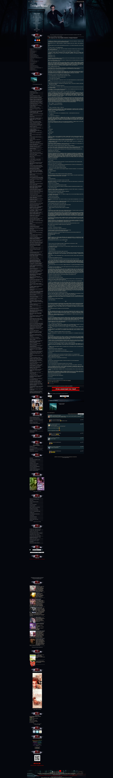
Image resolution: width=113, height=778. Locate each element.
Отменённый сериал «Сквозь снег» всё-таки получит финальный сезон (36, 252)
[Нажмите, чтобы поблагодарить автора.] (49, 396)
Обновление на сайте (33, 91)
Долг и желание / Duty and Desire (35, 507)
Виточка (60, 380)
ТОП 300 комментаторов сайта (37, 84)
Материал (59, 415)
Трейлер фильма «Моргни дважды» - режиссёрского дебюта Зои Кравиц (35, 245)
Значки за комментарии (33, 430)
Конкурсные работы (33, 54)
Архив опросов (39, 723)
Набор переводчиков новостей (34, 417)
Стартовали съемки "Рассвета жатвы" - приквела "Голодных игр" (36, 126)
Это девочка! (32, 246)
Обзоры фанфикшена (33, 467)
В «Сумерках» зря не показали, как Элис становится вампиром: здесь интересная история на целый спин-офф (36, 112)
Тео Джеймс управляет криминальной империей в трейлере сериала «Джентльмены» (35, 287)
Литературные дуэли (33, 65)
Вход (68, 457)
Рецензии (31, 64)
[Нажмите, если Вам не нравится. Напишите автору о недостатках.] (64, 396)
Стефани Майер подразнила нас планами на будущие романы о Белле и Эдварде (36, 101)
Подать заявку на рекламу (37, 491)
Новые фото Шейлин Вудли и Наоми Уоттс (36, 191)
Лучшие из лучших (33, 462)
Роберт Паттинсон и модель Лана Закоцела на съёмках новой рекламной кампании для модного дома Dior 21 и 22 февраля (36, 292)
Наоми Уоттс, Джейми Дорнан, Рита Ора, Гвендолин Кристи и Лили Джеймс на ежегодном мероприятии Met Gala (36, 238)
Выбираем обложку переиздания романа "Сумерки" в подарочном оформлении (36, 99)
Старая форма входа (37, 42)
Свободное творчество (33, 56)
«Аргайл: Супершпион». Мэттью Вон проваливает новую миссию (35, 304)
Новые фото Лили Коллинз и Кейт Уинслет (36, 203)
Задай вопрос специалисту (34, 451)
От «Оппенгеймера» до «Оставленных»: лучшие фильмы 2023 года (36, 379)
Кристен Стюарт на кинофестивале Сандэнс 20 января (35, 339)
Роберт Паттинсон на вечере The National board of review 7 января (36, 154)
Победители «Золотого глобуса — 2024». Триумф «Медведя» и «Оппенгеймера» (36, 365)
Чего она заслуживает (33, 504)
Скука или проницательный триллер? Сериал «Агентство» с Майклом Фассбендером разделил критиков (35, 168)
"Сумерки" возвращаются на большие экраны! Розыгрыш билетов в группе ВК (35, 97)
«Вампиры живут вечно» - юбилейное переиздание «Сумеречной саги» (35, 146)
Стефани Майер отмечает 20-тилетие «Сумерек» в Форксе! (35, 106)
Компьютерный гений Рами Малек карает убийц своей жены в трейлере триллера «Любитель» (36, 163)
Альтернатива (32, 63)
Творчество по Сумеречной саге (35, 48)
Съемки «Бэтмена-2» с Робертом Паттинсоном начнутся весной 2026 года (36, 124)
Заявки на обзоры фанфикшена (35, 469)
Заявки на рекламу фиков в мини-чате (37, 578)
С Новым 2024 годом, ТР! (34, 374)
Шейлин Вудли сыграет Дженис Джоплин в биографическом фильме (36, 199)
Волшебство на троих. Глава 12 (34, 534)
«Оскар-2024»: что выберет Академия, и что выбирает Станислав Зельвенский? (36, 263)
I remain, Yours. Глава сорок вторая (35, 535)
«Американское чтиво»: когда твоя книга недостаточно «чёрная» (36, 298)
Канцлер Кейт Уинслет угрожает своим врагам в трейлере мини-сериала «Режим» (36, 319)
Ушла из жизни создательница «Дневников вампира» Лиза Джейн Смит (36, 144)
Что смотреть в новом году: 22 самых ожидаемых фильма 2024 (35, 363)
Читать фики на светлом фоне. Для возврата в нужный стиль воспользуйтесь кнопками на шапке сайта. (65, 34)
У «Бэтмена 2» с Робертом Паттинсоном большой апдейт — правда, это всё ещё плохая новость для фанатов (36, 210)
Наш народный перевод (33, 447)
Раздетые (31, 520)
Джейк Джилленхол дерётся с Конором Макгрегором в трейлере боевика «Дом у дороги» (36, 332)
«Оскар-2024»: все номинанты (34, 337)
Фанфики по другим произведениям (35, 67)
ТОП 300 (31, 458)
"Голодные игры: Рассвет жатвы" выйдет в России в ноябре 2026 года (36, 103)
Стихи (31, 58)
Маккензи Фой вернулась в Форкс (35, 95)
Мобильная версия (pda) (56, 774)
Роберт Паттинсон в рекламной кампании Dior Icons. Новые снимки (36, 184)
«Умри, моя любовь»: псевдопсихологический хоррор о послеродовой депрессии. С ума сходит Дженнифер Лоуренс (36, 130)
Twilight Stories (32, 512)
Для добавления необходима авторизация (37, 577)
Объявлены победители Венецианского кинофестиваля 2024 (36, 201)
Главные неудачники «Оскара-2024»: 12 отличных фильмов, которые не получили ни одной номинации (36, 266)
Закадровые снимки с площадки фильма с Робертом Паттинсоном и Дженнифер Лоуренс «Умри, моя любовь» (36, 207)
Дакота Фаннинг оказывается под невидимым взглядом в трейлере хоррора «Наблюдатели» (36, 277)
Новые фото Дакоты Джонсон (34, 320)
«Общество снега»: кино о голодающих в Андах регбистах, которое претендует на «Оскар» (36, 349)
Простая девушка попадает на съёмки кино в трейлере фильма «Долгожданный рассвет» (36, 316)
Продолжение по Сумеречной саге (35, 57)
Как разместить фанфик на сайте (35, 459)
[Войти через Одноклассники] (39, 40)
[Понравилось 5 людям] (48, 383)
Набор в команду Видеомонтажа (35, 418)
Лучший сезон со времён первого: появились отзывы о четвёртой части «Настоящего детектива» (35, 367)
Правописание (32, 68)
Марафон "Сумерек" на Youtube (35, 107)
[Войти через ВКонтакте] (35, 40)
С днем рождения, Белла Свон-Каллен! (36, 195)
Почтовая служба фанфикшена (34, 466)
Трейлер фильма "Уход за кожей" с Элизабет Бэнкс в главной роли (35, 215)
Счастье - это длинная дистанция (35, 511)
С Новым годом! (32, 157)
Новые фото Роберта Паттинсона (35, 192)
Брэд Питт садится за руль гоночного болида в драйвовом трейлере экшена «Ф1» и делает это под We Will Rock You (36, 213)
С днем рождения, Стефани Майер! (35, 159)
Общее (31, 49)
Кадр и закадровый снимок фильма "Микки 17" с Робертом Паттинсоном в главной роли (36, 177)
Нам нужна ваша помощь (34, 217)
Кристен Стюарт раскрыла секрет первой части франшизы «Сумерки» (36, 296)
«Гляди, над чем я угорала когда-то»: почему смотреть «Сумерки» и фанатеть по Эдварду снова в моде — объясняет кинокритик (36, 119)
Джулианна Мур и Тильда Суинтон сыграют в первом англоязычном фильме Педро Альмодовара (36, 328)
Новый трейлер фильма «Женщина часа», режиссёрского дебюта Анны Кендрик (36, 189)
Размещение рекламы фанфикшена (37, 647)
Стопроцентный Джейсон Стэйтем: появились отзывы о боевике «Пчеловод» (36, 358)
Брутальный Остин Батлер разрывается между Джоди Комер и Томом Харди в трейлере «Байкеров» (36, 274)
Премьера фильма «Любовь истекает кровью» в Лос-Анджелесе (35, 268)
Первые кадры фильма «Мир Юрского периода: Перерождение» (36, 197)
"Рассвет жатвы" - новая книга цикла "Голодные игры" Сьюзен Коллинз (35, 142)
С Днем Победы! (32, 138)
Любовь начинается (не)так (34, 501)
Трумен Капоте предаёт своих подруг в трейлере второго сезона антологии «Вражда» (36, 370)
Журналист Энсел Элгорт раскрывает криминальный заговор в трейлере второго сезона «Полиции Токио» (36, 360)
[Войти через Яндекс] (37, 40)
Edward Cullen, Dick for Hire (34, 519)
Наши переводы (53, 380)
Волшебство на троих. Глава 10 (34, 542)
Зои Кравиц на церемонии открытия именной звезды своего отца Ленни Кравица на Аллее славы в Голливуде (36, 255)
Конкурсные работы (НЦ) (34, 55)
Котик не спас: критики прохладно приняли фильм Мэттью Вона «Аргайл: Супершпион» (36, 323)
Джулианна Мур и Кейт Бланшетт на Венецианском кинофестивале (35, 205)
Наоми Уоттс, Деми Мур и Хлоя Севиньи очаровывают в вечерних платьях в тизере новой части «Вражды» (36, 384)
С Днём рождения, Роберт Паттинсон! (35, 234)
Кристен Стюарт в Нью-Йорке (34, 258)
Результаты (35, 723)
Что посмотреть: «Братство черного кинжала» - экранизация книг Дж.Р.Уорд (35, 122)
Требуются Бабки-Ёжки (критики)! (35, 423)
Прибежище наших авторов (34, 463)
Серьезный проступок (33, 516)
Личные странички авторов (34, 470)
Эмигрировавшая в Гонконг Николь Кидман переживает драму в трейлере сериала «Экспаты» (36, 387)
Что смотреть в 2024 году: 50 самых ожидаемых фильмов (35, 372)
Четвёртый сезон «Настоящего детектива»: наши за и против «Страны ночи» (36, 279)
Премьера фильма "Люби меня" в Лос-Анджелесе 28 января (36, 148)
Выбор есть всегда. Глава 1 (34, 531)
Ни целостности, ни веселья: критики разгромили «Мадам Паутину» (35, 308)
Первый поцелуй (32, 505)
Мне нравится (52, 383)
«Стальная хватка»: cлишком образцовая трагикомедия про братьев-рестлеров (36, 351)
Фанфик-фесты (32, 446)
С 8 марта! (31, 94)
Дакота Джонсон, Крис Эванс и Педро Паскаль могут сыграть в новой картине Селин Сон (36, 314)
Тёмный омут (32, 515)
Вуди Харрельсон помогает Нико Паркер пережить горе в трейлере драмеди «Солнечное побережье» (36, 342)
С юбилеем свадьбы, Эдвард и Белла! (62, 404)
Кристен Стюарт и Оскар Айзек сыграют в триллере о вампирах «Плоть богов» (36, 240)
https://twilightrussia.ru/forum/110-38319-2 (57, 378)
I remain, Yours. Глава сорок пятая (35, 530)
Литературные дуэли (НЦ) (34, 66)
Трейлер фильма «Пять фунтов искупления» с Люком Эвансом (35, 226)
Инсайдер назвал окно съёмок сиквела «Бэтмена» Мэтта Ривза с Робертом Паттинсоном (36, 376)
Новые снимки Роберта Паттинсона (35, 152)
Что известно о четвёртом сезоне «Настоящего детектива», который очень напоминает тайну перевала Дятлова (36, 381)
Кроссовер (31, 53)
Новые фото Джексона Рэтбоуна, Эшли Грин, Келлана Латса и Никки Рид (36, 219)
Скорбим (31, 250)
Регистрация (65, 457)
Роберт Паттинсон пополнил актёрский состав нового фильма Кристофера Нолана (36, 166)
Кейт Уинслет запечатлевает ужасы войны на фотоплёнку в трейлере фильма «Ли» (36, 242)
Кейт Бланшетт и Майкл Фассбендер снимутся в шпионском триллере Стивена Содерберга (36, 335)
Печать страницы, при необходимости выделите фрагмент (59, 393)
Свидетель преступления (34, 508)
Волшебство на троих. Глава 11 (34, 539)
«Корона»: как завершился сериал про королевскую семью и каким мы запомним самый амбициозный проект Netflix (36, 392)
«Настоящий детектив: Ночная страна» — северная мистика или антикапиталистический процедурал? (36, 346)
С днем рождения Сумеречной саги (35, 127)
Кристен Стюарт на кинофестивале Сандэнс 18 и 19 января (35, 344)
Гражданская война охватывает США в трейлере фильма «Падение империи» (36, 326)
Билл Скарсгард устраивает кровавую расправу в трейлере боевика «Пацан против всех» (36, 284)
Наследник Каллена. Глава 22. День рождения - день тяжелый (35, 537)
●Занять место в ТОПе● (37, 521)
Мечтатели (31, 500)
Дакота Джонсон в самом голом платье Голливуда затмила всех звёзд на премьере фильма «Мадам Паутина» (36, 311)
